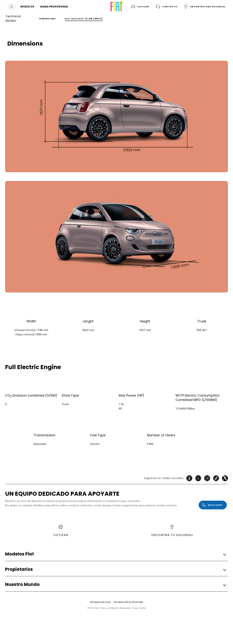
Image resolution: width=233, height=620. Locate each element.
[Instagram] (207, 478)
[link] (116, 116)
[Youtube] (198, 478)
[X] (225, 478)
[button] (166, 6)
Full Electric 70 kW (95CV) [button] (84, 18)
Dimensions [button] (47, 18)
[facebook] (189, 478)
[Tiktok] (216, 478)
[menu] (11, 6)
